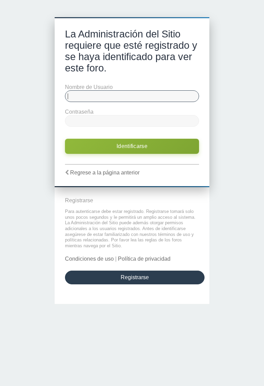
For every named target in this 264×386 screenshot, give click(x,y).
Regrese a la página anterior (105, 172)
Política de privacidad (144, 259)
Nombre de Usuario (89, 87)
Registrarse (135, 277)
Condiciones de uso (89, 259)
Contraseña (79, 112)
